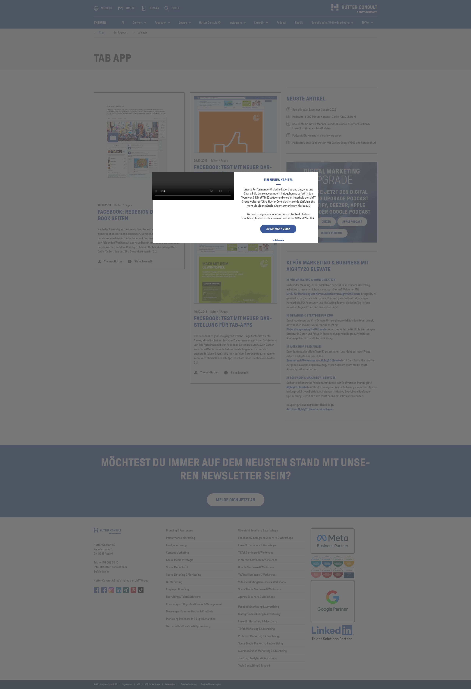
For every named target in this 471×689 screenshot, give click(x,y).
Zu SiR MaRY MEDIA (278, 228)
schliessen (278, 240)
